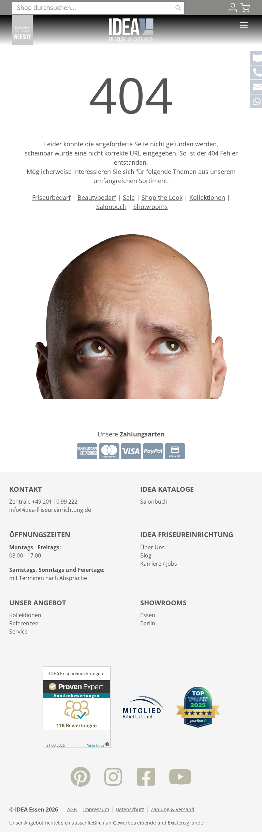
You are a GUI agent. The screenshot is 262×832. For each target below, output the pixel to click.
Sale (129, 197)
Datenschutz (130, 809)
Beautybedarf (96, 197)
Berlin (147, 623)
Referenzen (24, 623)
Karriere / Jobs (158, 563)
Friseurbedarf (51, 197)
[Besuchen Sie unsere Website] (22, 30)
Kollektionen (207, 197)
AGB (72, 809)
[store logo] (131, 29)
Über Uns (152, 547)
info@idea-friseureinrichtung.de (50, 510)
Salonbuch (111, 207)
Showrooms (150, 207)
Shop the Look (162, 197)
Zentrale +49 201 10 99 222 (43, 501)
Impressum (96, 809)
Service (18, 631)
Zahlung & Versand (172, 809)
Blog (145, 555)
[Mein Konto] (232, 7)
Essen (147, 615)
